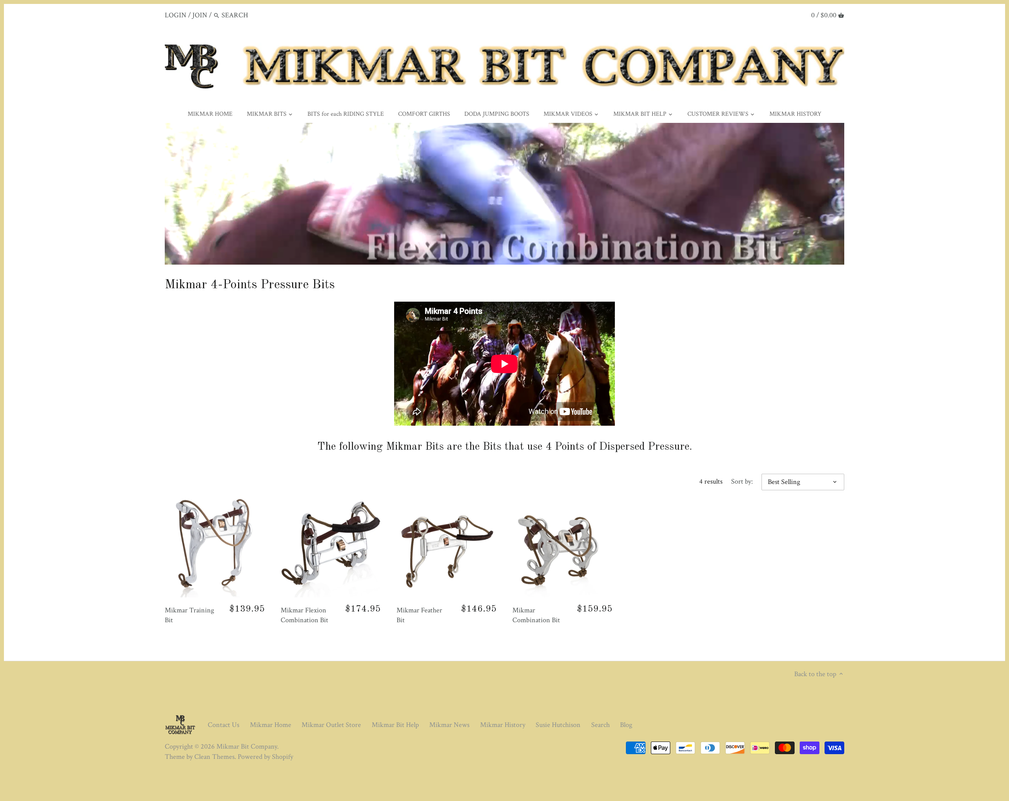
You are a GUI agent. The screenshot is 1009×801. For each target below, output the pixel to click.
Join (199, 15)
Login (175, 15)
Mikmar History (502, 724)
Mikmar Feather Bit (419, 615)
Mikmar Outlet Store (331, 724)
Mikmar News (449, 724)
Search (600, 724)
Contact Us (223, 724)
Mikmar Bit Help (395, 724)
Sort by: (742, 481)
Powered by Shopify (265, 756)
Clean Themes (214, 756)
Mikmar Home (270, 724)
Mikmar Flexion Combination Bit (304, 615)
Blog (626, 724)
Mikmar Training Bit (189, 615)
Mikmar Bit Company (246, 746)
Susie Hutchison (558, 724)
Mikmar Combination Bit (536, 615)
